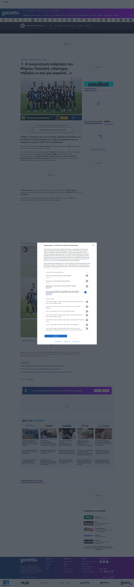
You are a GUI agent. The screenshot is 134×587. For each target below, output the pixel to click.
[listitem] (67, 272)
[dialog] (67, 293)
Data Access (67, 341)
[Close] (93, 245)
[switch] (86, 276)
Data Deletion (58, 341)
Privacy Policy (75, 341)
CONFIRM (56, 336)
